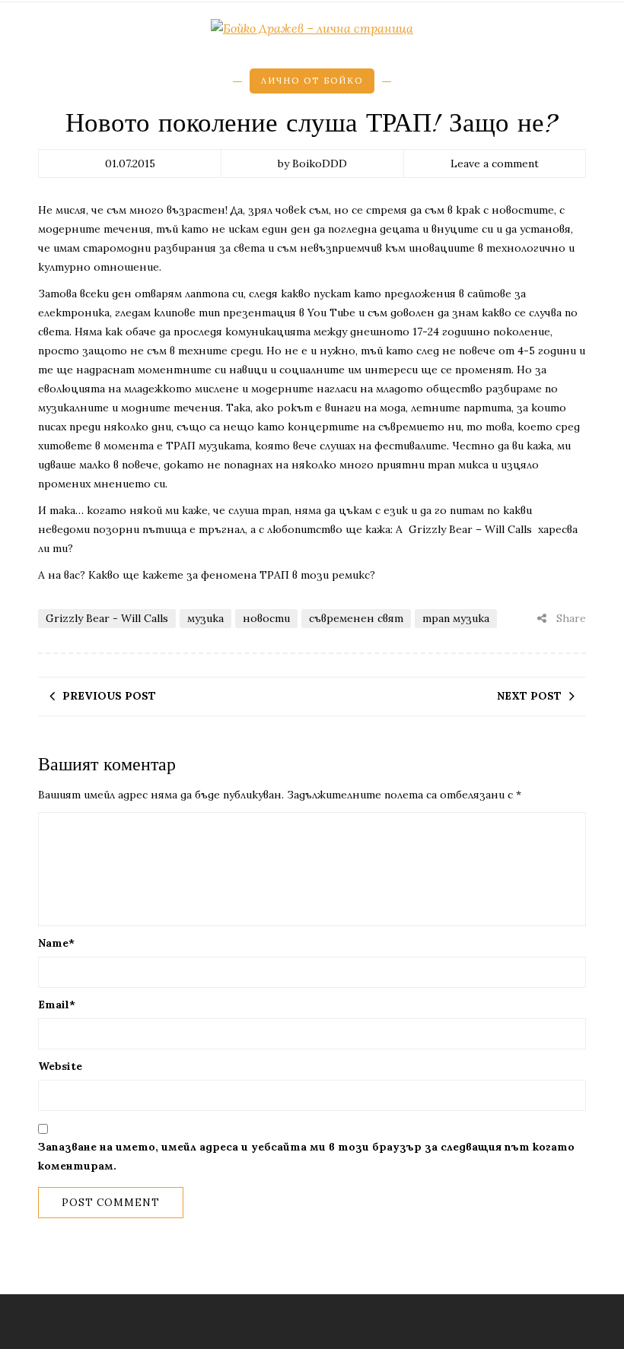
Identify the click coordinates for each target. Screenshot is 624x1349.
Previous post (109, 696)
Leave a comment (494, 163)
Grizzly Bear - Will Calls (107, 618)
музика (205, 618)
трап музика (455, 618)
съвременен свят (356, 618)
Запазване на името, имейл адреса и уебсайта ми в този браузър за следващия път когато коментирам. (306, 1156)
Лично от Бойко (312, 80)
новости (266, 618)
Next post (529, 696)
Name (56, 943)
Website (60, 1066)
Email (56, 1004)
